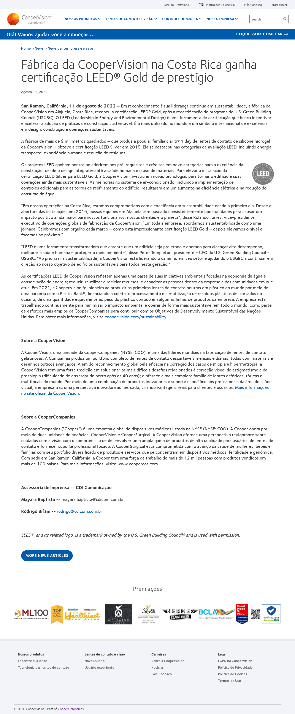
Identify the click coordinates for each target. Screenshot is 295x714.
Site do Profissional (177, 4)
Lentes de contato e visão (130, 18)
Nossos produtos (81, 18)
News (39, 48)
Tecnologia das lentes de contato (43, 667)
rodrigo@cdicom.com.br (79, 511)
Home (26, 48)
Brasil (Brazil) (280, 4)
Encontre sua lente (32, 660)
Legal (222, 654)
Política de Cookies (232, 673)
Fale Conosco (253, 4)
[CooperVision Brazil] (31, 19)
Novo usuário (95, 660)
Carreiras (158, 654)
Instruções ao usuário (220, 4)
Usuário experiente (99, 667)
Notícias (157, 667)
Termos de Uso (229, 680)
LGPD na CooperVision (235, 660)
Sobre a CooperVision (167, 660)
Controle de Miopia (180, 18)
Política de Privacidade (235, 667)
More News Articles (46, 555)
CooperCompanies (71, 708)
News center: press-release (70, 48)
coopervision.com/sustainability (135, 316)
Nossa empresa (220, 18)
